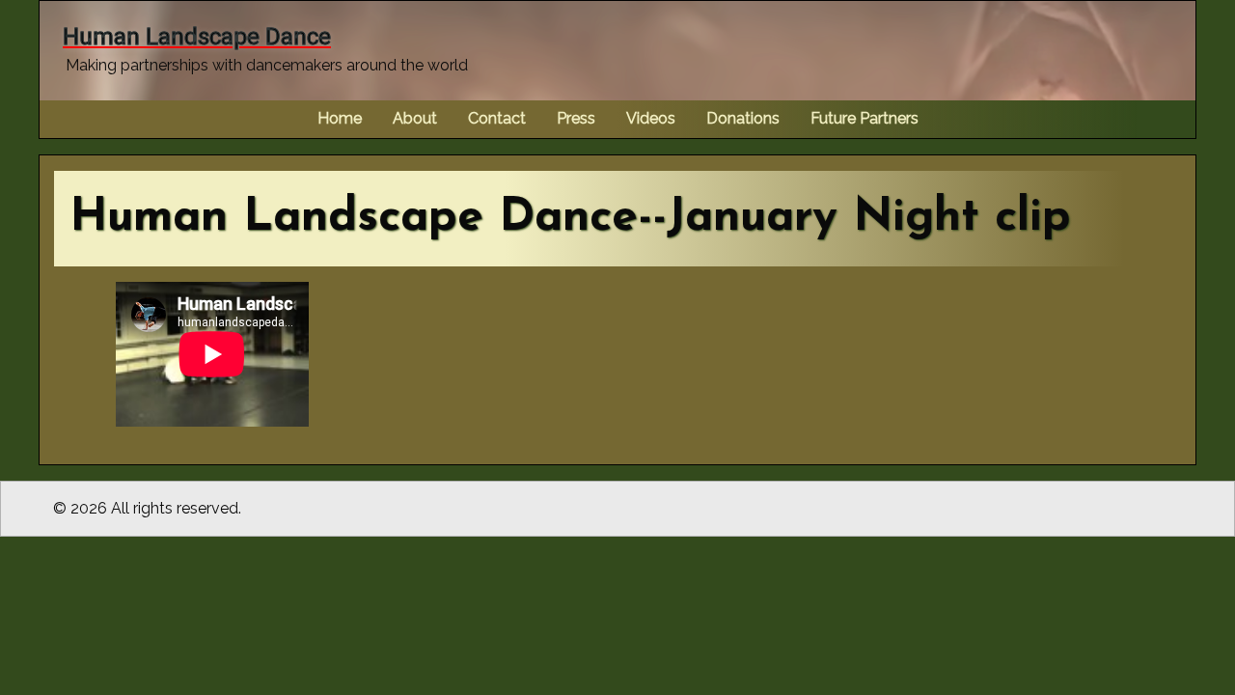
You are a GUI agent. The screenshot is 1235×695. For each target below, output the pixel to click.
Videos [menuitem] (650, 118)
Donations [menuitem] (743, 118)
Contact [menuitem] (497, 118)
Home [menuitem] (339, 118)
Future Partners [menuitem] (864, 118)
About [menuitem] (415, 118)
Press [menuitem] (576, 118)
